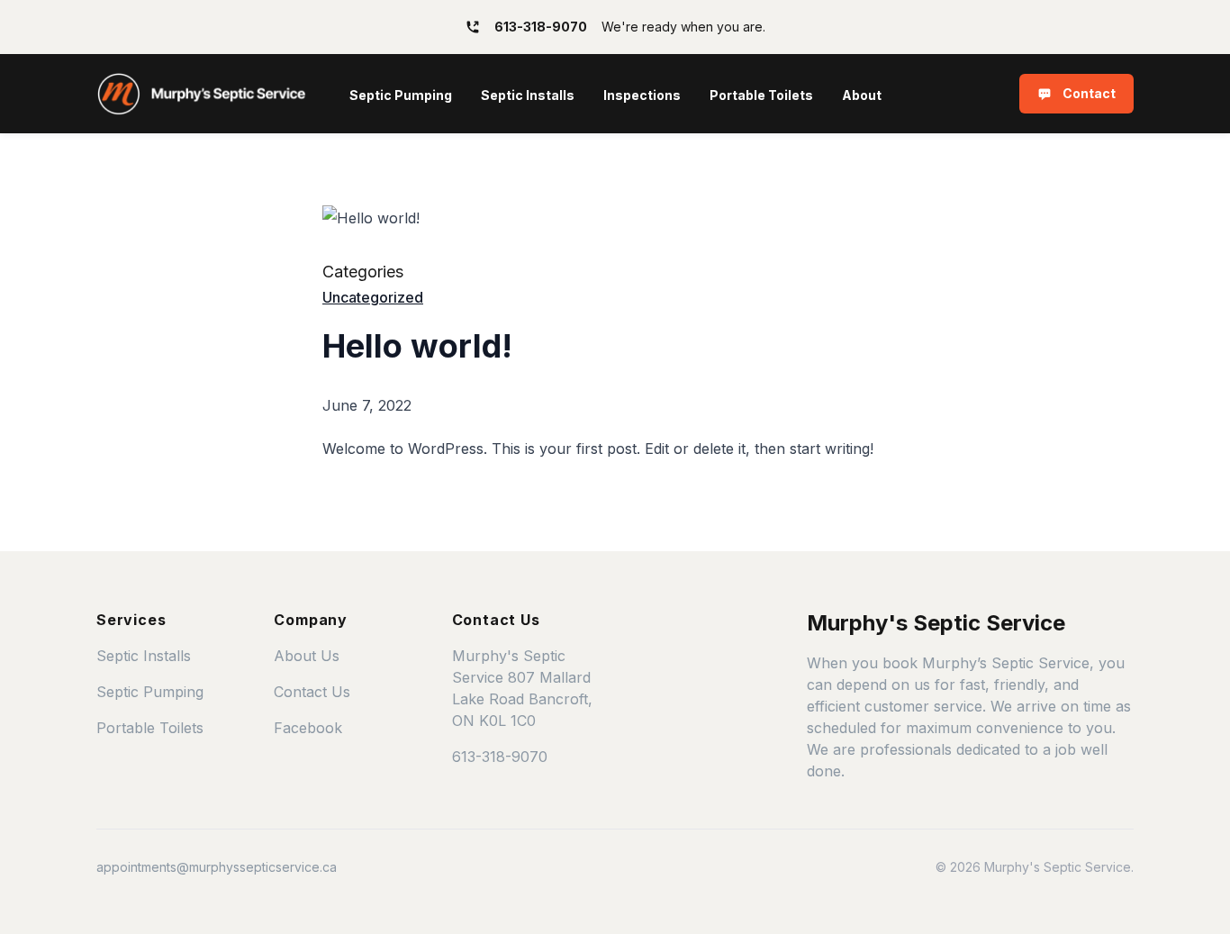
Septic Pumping (400, 95)
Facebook (308, 728)
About (862, 95)
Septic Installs (527, 95)
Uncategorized (372, 297)
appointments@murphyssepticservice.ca (216, 867)
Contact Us (312, 692)
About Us (306, 656)
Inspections (642, 95)
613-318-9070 (499, 757)
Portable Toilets (761, 95)
